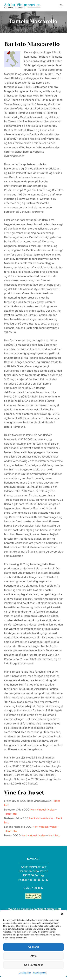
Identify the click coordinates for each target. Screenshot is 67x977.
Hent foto (11, 813)
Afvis (33, 955)
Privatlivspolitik (40, 972)
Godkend (33, 946)
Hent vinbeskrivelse (42, 809)
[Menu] (61, 5)
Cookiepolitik (25, 972)
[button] (62, 913)
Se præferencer (33, 964)
